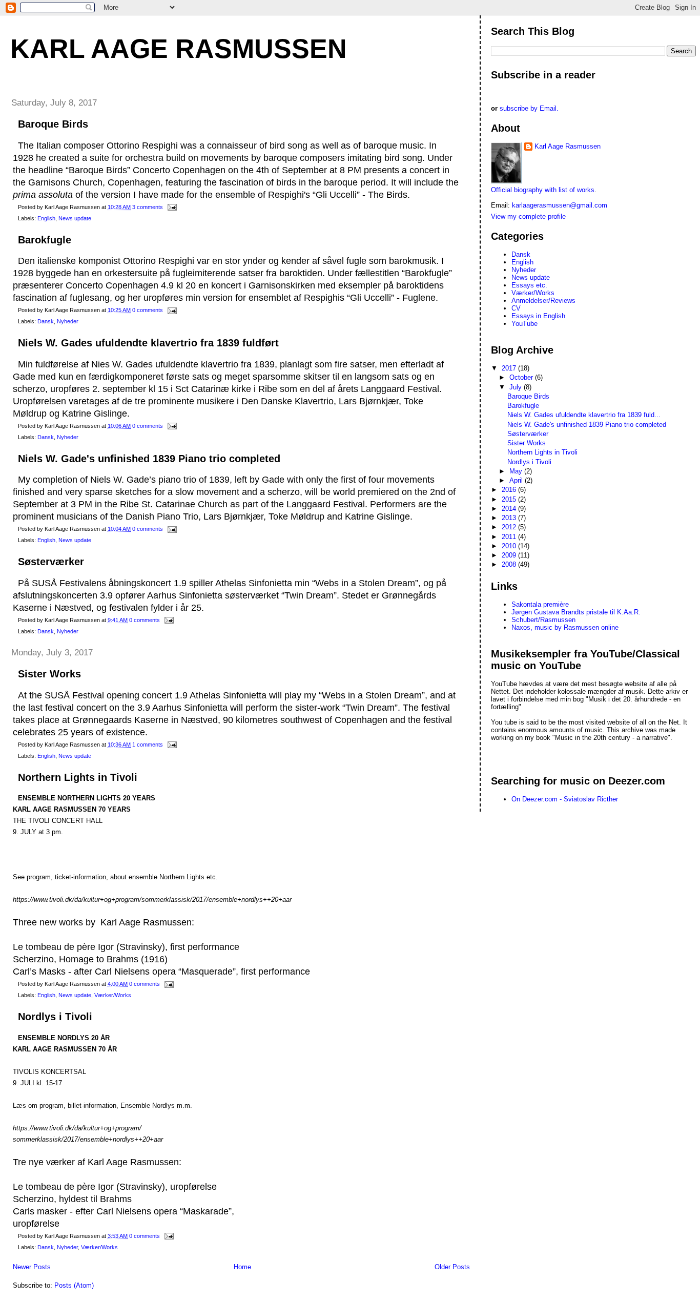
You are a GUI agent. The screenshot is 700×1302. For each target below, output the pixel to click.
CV (516, 308)
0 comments (147, 310)
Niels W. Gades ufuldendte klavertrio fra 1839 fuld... (584, 415)
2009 (510, 555)
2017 (510, 368)
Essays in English (538, 316)
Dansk (45, 321)
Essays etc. (529, 285)
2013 (510, 518)
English (46, 218)
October (522, 377)
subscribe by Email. (529, 108)
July (516, 387)
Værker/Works (112, 995)
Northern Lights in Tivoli (77, 777)
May (516, 471)
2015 (510, 499)
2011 (510, 537)
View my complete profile (528, 216)
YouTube (524, 323)
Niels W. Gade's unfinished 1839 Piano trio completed (149, 458)
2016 (510, 489)
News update (74, 218)
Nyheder (67, 321)
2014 (510, 508)
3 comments (147, 207)
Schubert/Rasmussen (543, 620)
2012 (510, 527)
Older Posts (452, 1267)
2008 (510, 564)
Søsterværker (51, 561)
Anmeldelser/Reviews (543, 300)
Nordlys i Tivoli (55, 1016)
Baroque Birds (53, 124)
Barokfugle (44, 239)
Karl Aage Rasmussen (178, 49)
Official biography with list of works (542, 190)
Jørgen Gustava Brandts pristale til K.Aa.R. (576, 612)
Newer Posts (32, 1267)
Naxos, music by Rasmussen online (565, 627)
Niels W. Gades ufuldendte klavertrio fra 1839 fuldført (148, 342)
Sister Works (49, 673)
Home (242, 1267)
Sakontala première (540, 604)
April (517, 480)
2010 (510, 546)
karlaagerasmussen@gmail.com (559, 205)
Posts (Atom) (74, 1285)
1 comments (147, 744)
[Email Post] (170, 207)
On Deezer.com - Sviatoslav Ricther (564, 799)
